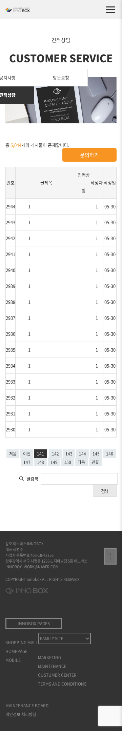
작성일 (110, 182)
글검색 (32, 479)
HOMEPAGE (16, 651)
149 (54, 462)
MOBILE (13, 660)
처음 (13, 454)
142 (55, 454)
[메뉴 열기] (110, 9)
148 (40, 462)
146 (109, 454)
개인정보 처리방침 (20, 714)
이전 (26, 454)
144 (82, 454)
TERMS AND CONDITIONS (62, 684)
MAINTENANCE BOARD (26, 706)
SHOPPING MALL (21, 642)
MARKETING (49, 657)
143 (69, 454)
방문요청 (61, 77)
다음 (81, 462)
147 (26, 462)
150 (67, 462)
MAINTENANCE (52, 666)
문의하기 (89, 155)
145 (96, 454)
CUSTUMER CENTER (57, 675)
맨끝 (95, 462)
